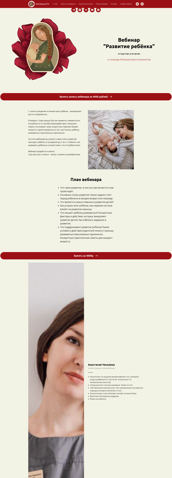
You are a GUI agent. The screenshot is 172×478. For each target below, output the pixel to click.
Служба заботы (126, 4)
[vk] (86, 9)
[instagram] (79, 9)
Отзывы (114, 4)
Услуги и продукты (68, 4)
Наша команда (102, 4)
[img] (31, 4)
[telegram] (73, 9)
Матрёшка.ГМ (42, 4)
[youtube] (92, 9)
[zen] (98, 9)
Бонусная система (86, 4)
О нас (55, 4)
